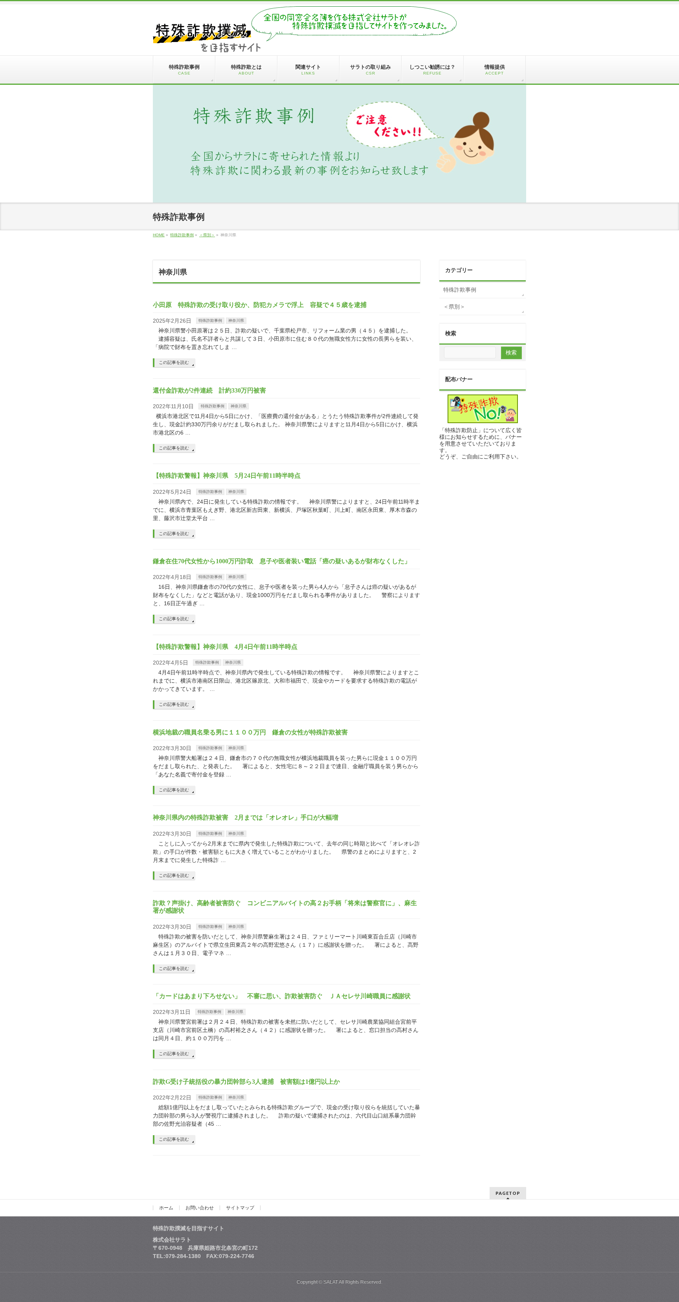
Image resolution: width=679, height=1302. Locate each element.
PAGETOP (507, 1193)
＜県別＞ (454, 306)
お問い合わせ (199, 1207)
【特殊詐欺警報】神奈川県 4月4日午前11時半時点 (225, 646)
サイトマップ (240, 1207)
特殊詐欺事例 (210, 320)
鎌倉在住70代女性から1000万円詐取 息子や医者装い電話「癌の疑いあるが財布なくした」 (282, 561)
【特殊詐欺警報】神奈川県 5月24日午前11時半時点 (227, 475)
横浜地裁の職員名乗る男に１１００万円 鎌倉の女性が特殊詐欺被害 (250, 732)
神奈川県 (236, 320)
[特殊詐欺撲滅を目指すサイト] (305, 43)
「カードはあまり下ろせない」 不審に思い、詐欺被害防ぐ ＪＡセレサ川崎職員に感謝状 (282, 996)
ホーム (166, 1207)
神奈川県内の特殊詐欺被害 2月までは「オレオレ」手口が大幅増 (245, 817)
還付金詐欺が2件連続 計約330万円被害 (212, 390)
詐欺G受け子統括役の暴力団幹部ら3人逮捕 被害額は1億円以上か (246, 1081)
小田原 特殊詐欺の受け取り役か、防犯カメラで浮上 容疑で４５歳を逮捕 (260, 304)
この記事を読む (174, 362)
